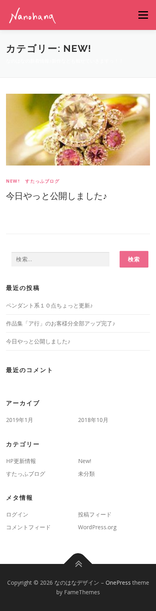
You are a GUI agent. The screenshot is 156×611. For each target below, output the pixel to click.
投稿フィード (95, 514)
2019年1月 (19, 420)
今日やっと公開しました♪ (56, 195)
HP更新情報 (21, 461)
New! (13, 181)
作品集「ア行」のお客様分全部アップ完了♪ (60, 323)
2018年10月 (93, 420)
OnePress (118, 582)
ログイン (17, 514)
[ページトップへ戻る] (78, 564)
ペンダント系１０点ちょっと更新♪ (49, 305)
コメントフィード (28, 527)
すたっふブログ (42, 181)
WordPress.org (97, 527)
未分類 (86, 473)
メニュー (143, 15)
